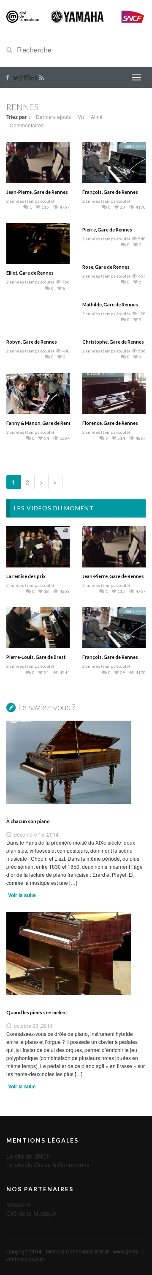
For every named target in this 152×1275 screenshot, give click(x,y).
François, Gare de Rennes (110, 192)
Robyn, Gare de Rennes (31, 341)
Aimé (97, 116)
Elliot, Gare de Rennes (30, 272)
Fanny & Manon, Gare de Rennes (41, 423)
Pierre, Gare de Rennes (107, 229)
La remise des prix (26, 576)
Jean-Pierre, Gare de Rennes (37, 192)
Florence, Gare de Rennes (110, 423)
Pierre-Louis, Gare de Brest (35, 657)
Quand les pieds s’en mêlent (36, 1012)
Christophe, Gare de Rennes (113, 341)
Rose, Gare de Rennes (106, 267)
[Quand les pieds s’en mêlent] (76, 953)
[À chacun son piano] (76, 762)
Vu (81, 116)
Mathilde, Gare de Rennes (110, 304)
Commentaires (26, 125)
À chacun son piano (28, 821)
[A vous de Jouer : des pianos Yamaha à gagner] (76, 16)
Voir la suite (22, 895)
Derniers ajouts (53, 116)
